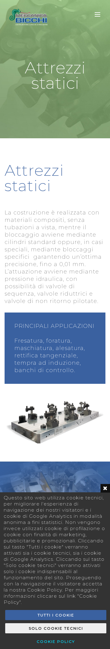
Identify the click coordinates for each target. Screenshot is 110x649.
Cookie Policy (56, 641)
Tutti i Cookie (56, 615)
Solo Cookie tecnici (56, 628)
